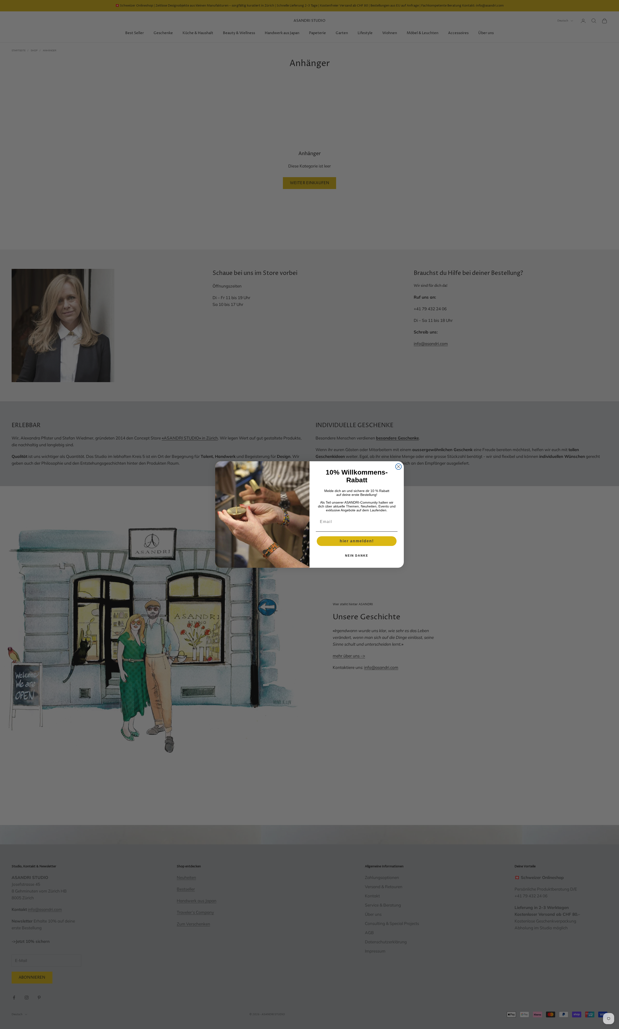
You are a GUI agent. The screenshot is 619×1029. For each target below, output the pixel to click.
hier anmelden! (357, 541)
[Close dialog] (398, 466)
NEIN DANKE (356, 555)
